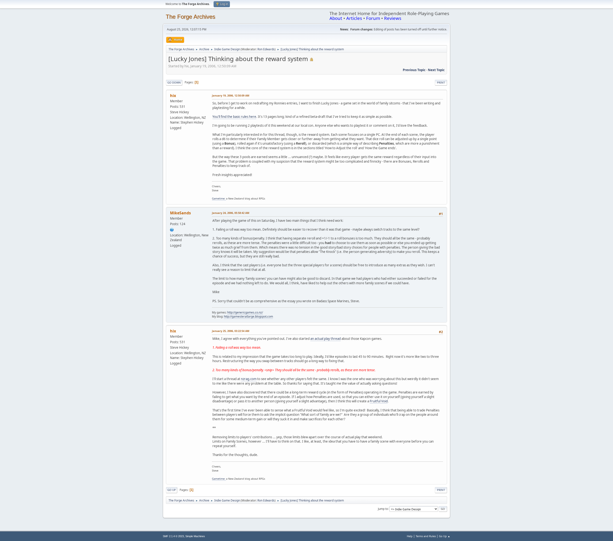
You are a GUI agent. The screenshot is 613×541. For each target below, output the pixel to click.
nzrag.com (248, 379)
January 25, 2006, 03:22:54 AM (230, 331)
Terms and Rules (426, 536)
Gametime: (219, 198)
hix (173, 95)
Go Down (174, 82)
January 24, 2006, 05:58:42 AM (230, 213)
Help (410, 536)
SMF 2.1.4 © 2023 (173, 536)
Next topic (436, 70)
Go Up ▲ (444, 536)
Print (441, 82)
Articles (354, 18)
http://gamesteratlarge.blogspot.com (248, 316)
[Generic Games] (172, 229)
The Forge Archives (190, 16)
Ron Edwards (266, 49)
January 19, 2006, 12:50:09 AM (230, 95)
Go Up (171, 490)
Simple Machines (195, 536)
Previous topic (414, 70)
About (335, 18)
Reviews (392, 18)
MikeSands (180, 213)
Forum (373, 18)
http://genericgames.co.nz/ (245, 312)
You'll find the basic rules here (234, 116)
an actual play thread (325, 338)
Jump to (383, 509)
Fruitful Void (379, 401)
